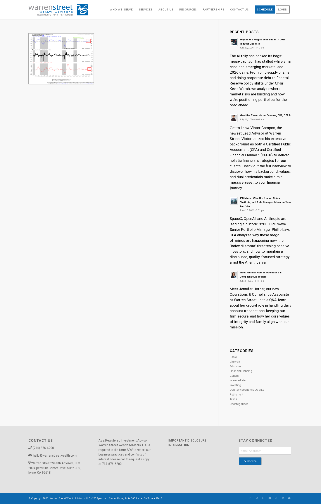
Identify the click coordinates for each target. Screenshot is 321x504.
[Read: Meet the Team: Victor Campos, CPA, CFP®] (234, 118)
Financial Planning (241, 371)
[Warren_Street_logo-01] (58, 9)
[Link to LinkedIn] (263, 498)
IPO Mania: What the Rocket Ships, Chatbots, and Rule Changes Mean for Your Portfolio (265, 202)
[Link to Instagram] (256, 498)
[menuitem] (121, 9)
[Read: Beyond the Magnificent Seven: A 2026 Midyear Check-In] (234, 42)
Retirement (236, 394)
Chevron (235, 361)
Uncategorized (239, 404)
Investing (235, 385)
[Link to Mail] (289, 498)
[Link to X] (283, 498)
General (234, 375)
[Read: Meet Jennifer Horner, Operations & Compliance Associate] (234, 275)
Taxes (233, 399)
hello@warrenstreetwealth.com (55, 455)
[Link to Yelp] (276, 498)
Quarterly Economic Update (247, 389)
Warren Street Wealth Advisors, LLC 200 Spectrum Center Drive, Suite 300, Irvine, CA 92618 (54, 467)
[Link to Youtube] (269, 498)
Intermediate (237, 380)
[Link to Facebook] (250, 498)
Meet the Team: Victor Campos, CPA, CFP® (265, 115)
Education (236, 366)
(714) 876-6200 (43, 448)
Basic (233, 357)
